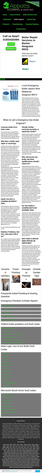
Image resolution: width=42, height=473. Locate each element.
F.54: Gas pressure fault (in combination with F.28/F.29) (11, 334)
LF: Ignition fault (4, 380)
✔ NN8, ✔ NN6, (13, 450)
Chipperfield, (25, 453)
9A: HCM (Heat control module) (7, 394)
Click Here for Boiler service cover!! (30, 54)
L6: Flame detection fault (6, 386)
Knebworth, (32, 465)
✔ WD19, (29, 444)
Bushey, (4, 464)
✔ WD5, (11, 444)
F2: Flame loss (4, 356)
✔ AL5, (21, 447)
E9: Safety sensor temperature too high (9, 412)
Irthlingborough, (13, 461)
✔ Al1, (10, 447)
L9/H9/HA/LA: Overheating (6, 377)
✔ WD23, (33, 444)
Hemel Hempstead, (13, 459)
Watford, (7, 459)
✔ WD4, (7, 444)
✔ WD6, (14, 444)
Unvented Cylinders (32, 24)
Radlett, (29, 458)
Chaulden (30, 453)
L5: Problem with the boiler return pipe (8, 383)
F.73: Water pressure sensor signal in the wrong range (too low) (13, 340)
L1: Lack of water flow (6, 368)
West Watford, (35, 459)
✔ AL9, (33, 447)
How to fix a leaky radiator (6, 312)
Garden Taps (31, 19)
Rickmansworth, (7, 452)
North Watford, (16, 464)
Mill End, (25, 452)
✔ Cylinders (16, 431)
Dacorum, (34, 453)
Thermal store (21, 29)
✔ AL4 (19, 447)
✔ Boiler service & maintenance (13, 425)
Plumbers (6, 24)
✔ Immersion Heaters (10, 431)
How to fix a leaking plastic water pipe (8, 319)
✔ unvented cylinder (21, 431)
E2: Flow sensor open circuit (7, 403)
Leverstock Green (6, 465)
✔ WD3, (4, 444)
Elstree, (17, 458)
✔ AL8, (30, 447)
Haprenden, (21, 464)
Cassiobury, (23, 459)
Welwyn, (28, 465)
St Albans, (32, 455)
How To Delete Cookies (13, 471)
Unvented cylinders (5, 272)
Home (5, 15)
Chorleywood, (14, 452)
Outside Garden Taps (37, 272)
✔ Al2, (13, 447)
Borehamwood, (13, 456)
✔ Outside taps (23, 436)
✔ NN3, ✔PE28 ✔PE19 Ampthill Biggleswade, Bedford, (27, 450)
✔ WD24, (37, 444)
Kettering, (19, 461)
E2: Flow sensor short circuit (7, 400)
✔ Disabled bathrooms (28, 437)
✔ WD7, (17, 444)
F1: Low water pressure (6, 353)
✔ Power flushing (12, 434)
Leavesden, (36, 464)
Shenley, (4, 459)
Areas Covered (15, 15)
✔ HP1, (7, 446)
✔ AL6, (24, 447)
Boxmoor (14, 455)
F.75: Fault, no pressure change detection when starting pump (13, 343)
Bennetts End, (29, 459)
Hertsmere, (25, 458)
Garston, (32, 464)
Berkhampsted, (27, 464)
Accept (38, 471)
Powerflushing (17, 24)
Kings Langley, (19, 453)
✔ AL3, (16, 447)
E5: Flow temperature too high (7, 406)
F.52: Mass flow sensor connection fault (9, 328)
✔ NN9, (8, 450)
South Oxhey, (33, 462)
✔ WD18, (25, 444)
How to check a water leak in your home (9, 305)
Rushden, (8, 461)
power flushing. (6, 251)
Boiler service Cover (30, 15)
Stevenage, (37, 465)
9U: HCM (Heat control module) (7, 397)
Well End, (20, 458)
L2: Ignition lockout (5, 371)
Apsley (37, 462)
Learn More (7, 471)
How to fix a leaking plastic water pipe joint (9, 316)
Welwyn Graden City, (21, 465)
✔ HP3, (13, 446)
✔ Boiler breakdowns (22, 425)
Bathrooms (7, 19)
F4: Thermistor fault (5, 362)
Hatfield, (19, 459)
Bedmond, (9, 455)
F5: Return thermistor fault (6, 365)
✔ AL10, (37, 447)
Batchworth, (35, 452)
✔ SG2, (5, 449)
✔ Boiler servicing (10, 428)
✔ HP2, (10, 446)
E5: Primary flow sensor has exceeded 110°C (10, 409)
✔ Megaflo (27, 431)
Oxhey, (17, 462)
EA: (2, 415)
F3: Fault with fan (5, 359)
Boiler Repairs (19, 19)
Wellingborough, (6, 462)
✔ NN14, (37, 449)
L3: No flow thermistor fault (6, 374)
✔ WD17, (21, 444)
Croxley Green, (20, 452)
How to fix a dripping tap (6, 309)
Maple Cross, (30, 452)
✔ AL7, (27, 447)
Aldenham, (15, 465)
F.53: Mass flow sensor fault (7, 331)
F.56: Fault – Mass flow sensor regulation (9, 337)
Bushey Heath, (9, 464)
